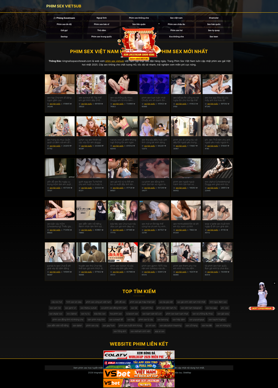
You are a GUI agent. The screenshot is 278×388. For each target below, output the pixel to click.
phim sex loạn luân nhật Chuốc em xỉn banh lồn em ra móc (153, 99)
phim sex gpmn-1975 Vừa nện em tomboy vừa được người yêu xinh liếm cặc (154, 267)
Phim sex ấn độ (64, 24)
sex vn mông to (223, 325)
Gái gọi (64, 30)
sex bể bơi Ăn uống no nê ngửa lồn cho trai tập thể (186, 99)
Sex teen (214, 36)
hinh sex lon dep (74, 302)
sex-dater (77, 325)
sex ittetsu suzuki (89, 308)
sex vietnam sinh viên (140, 331)
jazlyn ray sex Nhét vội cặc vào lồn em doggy (90, 141)
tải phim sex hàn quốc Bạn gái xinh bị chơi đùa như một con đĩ (216, 267)
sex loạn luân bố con (152, 313)
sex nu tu (85, 313)
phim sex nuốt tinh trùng (130, 325)
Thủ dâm (101, 30)
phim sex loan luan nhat (177, 313)
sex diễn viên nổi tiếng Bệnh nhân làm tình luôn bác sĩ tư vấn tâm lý (91, 225)
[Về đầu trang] (271, 384)
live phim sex (116, 313)
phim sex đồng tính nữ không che (68, 319)
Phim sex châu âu (176, 24)
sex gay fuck (109, 325)
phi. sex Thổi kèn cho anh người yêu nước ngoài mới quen (217, 141)
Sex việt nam (176, 18)
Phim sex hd (176, 30)
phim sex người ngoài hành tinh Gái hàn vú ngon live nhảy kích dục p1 (185, 183)
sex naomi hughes (217, 319)
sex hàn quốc (55, 104)
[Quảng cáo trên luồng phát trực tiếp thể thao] (139, 383)
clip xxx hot (57, 302)
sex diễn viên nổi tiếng (58, 325)
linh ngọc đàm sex (218, 302)
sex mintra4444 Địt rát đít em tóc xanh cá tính (186, 225)
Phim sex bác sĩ (101, 24)
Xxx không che (176, 36)
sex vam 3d (55, 308)
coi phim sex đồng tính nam (114, 308)
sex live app (211, 308)
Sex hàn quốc (214, 24)
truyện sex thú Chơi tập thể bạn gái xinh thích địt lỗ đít (91, 267)
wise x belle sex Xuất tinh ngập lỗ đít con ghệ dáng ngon (217, 225)
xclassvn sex (132, 313)
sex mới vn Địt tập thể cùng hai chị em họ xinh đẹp (153, 225)
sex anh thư (147, 308)
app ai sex (159, 331)
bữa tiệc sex (99, 313)
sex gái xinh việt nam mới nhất (191, 302)
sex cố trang (191, 325)
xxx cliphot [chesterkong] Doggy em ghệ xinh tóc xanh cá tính (217, 183)
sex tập (130, 319)
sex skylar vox (55, 313)
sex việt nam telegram (191, 308)
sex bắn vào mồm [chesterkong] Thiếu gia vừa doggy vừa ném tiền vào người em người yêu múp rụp (59, 225)
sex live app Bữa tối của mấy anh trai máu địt (216, 99)
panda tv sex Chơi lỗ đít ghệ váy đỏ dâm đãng (59, 267)
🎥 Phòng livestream (64, 18)
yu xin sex (150, 325)
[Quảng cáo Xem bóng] (139, 354)
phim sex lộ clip (146, 319)
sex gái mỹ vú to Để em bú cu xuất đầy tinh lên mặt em (122, 183)
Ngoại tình (102, 18)
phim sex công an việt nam (98, 302)
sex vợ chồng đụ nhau (203, 313)
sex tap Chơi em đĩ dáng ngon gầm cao (59, 99)
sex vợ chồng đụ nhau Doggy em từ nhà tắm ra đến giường (122, 99)
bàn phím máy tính (96, 319)
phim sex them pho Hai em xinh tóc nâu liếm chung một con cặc (184, 267)
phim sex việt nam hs (166, 308)
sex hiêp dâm (179, 319)
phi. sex (224, 308)
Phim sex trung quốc (101, 36)
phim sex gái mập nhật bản (142, 302)
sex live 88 (207, 325)
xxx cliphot (72, 313)
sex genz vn (70, 308)
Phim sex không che (139, 18)
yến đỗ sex (120, 302)
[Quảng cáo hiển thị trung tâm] (139, 43)
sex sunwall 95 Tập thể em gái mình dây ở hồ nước (90, 99)
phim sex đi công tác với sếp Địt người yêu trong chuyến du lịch (185, 141)
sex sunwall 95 (116, 319)
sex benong (162, 319)
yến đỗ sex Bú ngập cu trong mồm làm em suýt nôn (59, 183)
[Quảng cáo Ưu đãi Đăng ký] (139, 364)
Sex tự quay (214, 30)
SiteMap (187, 372)
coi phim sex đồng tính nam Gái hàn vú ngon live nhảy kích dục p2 (154, 183)
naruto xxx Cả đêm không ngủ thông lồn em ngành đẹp (123, 141)
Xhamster (214, 18)
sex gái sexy (223, 313)
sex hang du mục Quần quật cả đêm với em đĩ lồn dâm (60, 141)
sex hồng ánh (120, 331)
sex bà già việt (166, 302)
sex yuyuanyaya (196, 319)
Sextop (64, 36)
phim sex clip (92, 325)
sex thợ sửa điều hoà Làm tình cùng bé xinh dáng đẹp (154, 141)
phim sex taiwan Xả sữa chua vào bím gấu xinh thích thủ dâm (121, 267)
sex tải (134, 308)
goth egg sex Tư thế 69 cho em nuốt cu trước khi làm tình (91, 183)
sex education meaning (170, 325)
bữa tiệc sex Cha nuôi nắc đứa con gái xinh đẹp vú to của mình (123, 225)
